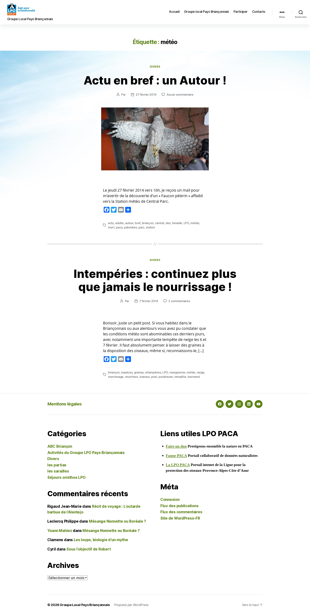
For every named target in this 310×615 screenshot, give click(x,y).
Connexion (170, 499)
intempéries (153, 372)
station (150, 227)
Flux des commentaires (181, 512)
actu (111, 223)
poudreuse (166, 376)
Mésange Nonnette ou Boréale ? (117, 521)
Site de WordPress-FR (180, 518)
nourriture (131, 376)
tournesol (193, 376)
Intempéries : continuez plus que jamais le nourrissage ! (155, 280)
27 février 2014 (146, 94)
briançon (148, 223)
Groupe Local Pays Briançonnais (85, 605)
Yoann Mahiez (59, 530)
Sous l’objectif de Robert (88, 549)
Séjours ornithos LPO (66, 477)
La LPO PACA (178, 464)
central (159, 223)
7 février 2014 (148, 301)
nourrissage (115, 376)
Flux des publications (179, 506)
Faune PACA (176, 455)
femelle (177, 223)
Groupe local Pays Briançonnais (206, 11)
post (154, 376)
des (168, 223)
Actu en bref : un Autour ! (155, 80)
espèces (126, 372)
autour (129, 223)
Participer (241, 11)
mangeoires (177, 372)
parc (141, 227)
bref (137, 223)
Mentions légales (64, 404)
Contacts (258, 11)
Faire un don (176, 446)
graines (139, 372)
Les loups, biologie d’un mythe (101, 540)
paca (119, 227)
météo (195, 223)
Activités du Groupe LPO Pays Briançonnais (86, 452)
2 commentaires (179, 301)
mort (111, 227)
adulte (119, 223)
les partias (56, 465)
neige (201, 372)
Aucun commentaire (180, 94)
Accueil (174, 11)
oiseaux (144, 376)
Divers (155, 66)
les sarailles (58, 471)
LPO (186, 223)
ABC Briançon (59, 446)
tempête (180, 376)
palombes (130, 227)
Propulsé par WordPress (131, 605)
